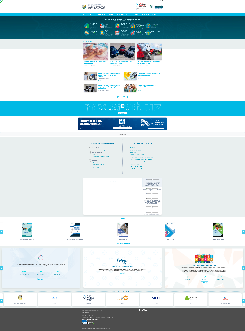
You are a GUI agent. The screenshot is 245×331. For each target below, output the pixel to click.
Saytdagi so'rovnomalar (136, 166)
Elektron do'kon (125, 243)
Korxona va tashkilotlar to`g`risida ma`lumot (141, 157)
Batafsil (117, 243)
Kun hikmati (133, 152)
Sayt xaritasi (91, 315)
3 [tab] (122, 289)
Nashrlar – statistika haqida (137, 154)
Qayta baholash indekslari (98, 164)
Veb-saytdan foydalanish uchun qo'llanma (90, 319)
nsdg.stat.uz (122, 282)
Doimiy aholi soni (134, 164)
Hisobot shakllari (96, 167)
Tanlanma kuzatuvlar (97, 166)
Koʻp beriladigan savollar (136, 168)
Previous (1, 230)
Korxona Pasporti (97, 158)
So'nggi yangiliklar (92, 65)
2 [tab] (121, 289)
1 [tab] (120, 289)
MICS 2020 (132, 147)
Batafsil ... (86, 66)
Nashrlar (111, 14)
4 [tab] (124, 289)
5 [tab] (125, 289)
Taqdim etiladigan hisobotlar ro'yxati (101, 156)
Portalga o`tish (122, 113)
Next (243, 230)
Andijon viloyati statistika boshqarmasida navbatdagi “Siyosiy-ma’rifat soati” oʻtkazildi (109, 75)
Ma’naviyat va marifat (135, 150)
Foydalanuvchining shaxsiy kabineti (101, 150)
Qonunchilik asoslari (97, 162)
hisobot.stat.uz (140, 9)
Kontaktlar (155, 14)
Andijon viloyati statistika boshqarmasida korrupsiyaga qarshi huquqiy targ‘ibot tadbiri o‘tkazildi (109, 87)
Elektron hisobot (96, 154)
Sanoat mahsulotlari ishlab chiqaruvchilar (141, 159)
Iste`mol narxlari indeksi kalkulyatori (139, 161)
